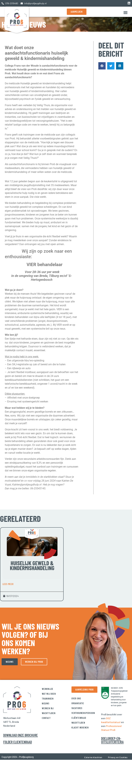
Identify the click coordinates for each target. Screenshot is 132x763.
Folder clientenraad (17, 742)
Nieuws (45, 703)
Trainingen (48, 698)
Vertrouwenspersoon (83, 712)
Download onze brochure (20, 735)
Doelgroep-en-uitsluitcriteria (112, 740)
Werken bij (48, 708)
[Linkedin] (128, 3)
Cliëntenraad (78, 717)
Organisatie (77, 703)
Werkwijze (47, 688)
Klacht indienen (80, 727)
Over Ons (76, 698)
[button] (125, 12)
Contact (46, 717)
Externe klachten (93, 757)
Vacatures (76, 708)
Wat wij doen (49, 693)
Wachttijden (49, 713)
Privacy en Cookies (117, 757)
